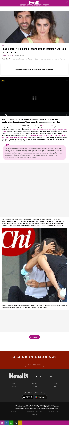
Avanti (34, 337)
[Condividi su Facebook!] (6, 423)
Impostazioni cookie (55, 411)
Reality (34, 383)
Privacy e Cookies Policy (34, 411)
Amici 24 (29, 5)
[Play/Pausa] (2, 115)
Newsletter (37, 5)
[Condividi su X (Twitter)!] (15, 423)
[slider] (11, 115)
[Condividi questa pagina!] (20, 423)
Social (55, 383)
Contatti (13, 411)
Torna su (34, 414)
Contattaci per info (34, 365)
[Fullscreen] (66, 115)
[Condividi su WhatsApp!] (11, 423)
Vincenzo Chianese (7, 55)
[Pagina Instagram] (67, 2)
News (3, 45)
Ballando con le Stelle (48, 126)
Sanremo (23, 5)
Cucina (55, 386)
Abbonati (46, 5)
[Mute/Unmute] (6, 115)
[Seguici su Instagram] (2, 423)
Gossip (14, 386)
